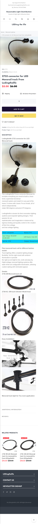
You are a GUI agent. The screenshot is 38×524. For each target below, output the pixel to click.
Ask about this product (29, 94)
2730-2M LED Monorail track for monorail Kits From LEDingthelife (27, 456)
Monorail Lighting (10, 32)
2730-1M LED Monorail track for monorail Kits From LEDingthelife (9, 456)
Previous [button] (2, 51)
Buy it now (19, 116)
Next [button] (36, 51)
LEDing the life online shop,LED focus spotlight (20, 127)
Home (2, 32)
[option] (19, 51)
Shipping (7, 94)
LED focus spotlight (16, 130)
